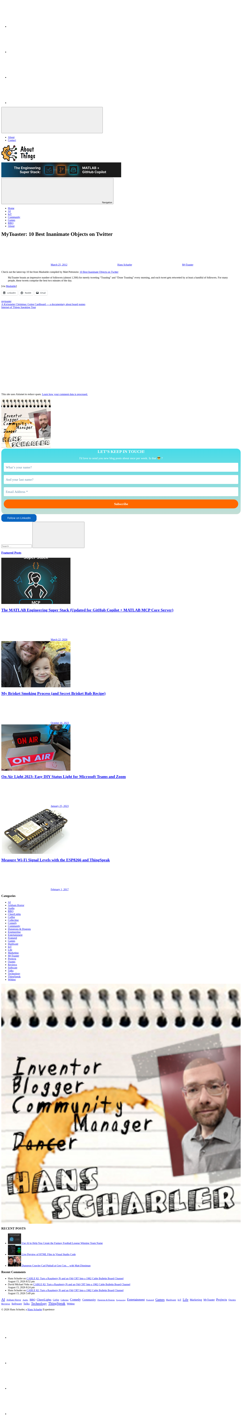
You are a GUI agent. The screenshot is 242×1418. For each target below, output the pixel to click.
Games (11, 941)
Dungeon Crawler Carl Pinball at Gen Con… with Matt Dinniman (56, 1265)
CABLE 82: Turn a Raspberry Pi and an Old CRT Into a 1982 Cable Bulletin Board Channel (75, 1278)
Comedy (12, 923)
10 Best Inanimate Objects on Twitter (99, 272)
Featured (12, 938)
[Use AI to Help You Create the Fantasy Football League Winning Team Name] (15, 1243)
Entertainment (15, 935)
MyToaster (187, 264)
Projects (12, 958)
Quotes (11, 961)
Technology (14, 973)
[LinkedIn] (32, 26)
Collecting (13, 920)
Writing (12, 979)
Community (14, 926)
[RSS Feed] (32, 102)
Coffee (11, 917)
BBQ (10, 911)
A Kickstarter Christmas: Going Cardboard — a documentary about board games (43, 304)
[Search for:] (16, 546)
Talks (10, 970)
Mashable (11, 286)
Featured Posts (11, 552)
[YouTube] (32, 77)
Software (12, 967)
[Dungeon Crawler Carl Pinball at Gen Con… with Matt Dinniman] (15, 1265)
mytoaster (6, 301)
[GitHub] (32, 52)
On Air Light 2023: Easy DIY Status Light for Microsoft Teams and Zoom (63, 776)
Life (10, 949)
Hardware (13, 943)
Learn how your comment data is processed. (65, 394)
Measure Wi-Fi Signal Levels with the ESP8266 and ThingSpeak (55, 860)
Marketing (13, 952)
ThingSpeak (14, 976)
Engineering (14, 932)
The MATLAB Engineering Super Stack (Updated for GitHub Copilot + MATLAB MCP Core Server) (87, 610)
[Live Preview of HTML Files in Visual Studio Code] (15, 1254)
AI (9, 902)
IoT (10, 946)
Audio (11, 908)
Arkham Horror (16, 905)
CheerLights (14, 914)
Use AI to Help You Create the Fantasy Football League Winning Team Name (62, 1243)
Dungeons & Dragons (19, 929)
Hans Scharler (124, 264)
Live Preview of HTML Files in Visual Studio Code (49, 1254)
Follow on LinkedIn (19, 518)
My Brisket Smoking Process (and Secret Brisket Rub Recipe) (53, 693)
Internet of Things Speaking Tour (18, 307)
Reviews (12, 964)
